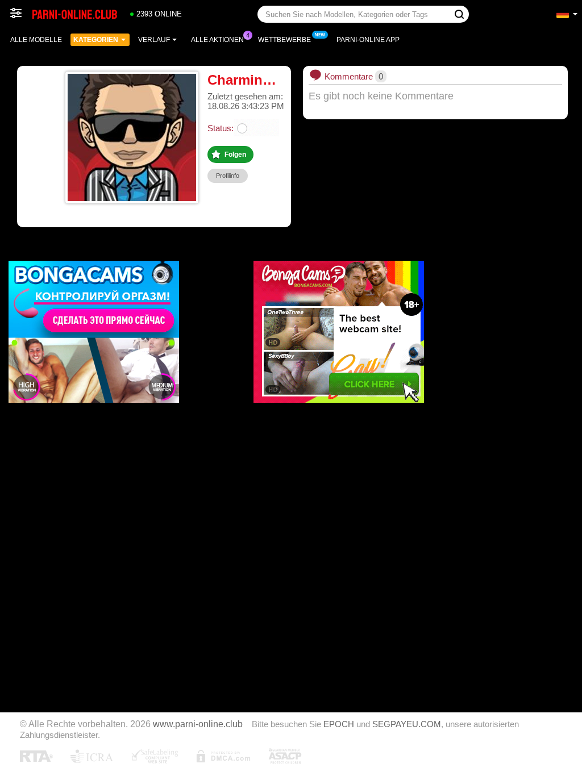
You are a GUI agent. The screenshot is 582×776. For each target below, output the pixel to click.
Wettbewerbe (284, 40)
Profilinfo (227, 175)
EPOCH (338, 724)
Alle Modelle (36, 40)
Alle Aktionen (217, 40)
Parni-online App (368, 40)
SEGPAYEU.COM (406, 724)
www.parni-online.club (198, 724)
